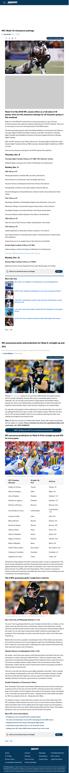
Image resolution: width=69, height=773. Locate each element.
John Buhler (7, 34)
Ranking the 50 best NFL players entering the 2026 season (25, 722)
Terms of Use (29, 759)
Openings (42, 753)
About (7, 753)
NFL (11, 329)
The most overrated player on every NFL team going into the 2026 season (29, 720)
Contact (27, 753)
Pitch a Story (55, 756)
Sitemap (27, 756)
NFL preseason (15, 396)
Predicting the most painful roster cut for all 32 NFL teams (25, 725)
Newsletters (43, 756)
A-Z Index (8, 756)
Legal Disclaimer (56, 759)
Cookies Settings (30, 762)
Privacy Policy (10, 759)
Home (6, 329)
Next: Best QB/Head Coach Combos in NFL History (22, 253)
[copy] (15, 38)
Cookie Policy (43, 759)
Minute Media (10, 766)
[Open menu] (4, 3)
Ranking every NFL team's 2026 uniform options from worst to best (27, 728)
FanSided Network (57, 753)
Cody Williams (8, 353)
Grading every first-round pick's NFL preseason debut (23, 717)
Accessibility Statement (13, 762)
